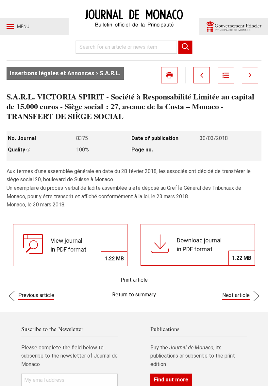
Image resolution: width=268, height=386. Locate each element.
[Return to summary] (226, 75)
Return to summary (134, 294)
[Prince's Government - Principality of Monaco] (233, 26)
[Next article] (250, 75)
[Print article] (169, 75)
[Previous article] (201, 75)
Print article (134, 280)
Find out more (171, 380)
